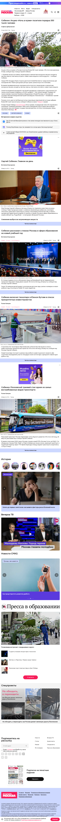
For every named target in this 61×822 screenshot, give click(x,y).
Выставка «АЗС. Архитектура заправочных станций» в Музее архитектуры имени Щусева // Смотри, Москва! (50, 466)
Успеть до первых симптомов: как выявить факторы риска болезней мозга (29, 507)
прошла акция (20, 105)
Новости (17, 8)
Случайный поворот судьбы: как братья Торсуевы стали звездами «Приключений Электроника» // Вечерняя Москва (41, 466)
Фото (23, 8)
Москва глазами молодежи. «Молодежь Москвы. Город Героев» (30, 534)
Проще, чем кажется (10, 561)
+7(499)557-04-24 (11, 809)
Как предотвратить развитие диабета (30, 575)
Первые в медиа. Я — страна (23, 13)
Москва (5, 113)
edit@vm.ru (28, 809)
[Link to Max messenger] (2, 754)
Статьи (37, 741)
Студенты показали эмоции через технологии (22, 651)
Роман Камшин (6, 303)
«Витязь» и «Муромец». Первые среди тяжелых (22, 660)
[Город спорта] (46, 12)
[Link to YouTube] (16, 754)
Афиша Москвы (30, 11)
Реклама (27, 792)
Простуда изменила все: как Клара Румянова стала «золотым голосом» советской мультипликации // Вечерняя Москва (32, 466)
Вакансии (30, 794)
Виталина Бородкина (8, 165)
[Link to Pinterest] (6, 757)
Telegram (40, 102)
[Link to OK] (9, 754)
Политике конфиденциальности (31, 820)
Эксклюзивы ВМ (19, 11)
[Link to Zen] (13, 754)
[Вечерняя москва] (9, 795)
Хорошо (55, 819)
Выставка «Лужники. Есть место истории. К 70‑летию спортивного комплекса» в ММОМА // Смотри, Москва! (6, 466)
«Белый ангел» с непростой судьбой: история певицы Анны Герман (23, 466)
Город (13, 30)
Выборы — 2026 (19, 15)
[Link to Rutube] (2, 757)
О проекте (30, 677)
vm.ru (2, 807)
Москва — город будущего (13, 240)
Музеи (27, 113)
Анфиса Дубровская (8, 27)
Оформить (35, 779)
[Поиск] (51, 12)
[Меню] (58, 12)
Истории (6, 459)
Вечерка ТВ (7, 514)
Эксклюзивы (7, 474)
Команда (37, 794)
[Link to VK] (6, 754)
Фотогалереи (39, 747)
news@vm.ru (53, 809)
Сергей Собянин (16, 113)
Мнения (37, 744)
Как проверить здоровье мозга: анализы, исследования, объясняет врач (30, 488)
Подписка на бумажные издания (40, 792)
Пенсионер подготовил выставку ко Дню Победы (23, 668)
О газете (21, 792)
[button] (57, 466)
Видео (28, 8)
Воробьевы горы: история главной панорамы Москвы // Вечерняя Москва (15, 466)
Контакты (43, 794)
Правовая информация (25, 796)
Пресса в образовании (53, 747)
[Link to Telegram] (20, 754)
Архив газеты (51, 741)
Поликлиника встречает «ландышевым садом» (17, 647)
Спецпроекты (36, 8)
